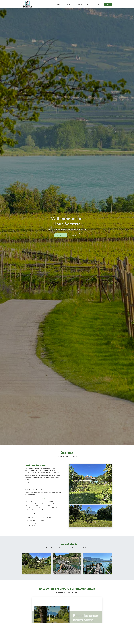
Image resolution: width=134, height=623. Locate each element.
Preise (98, 4)
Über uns (69, 4)
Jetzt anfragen (60, 235)
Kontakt (108, 4)
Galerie (79, 4)
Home (59, 4)
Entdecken (74, 235)
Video (89, 4)
